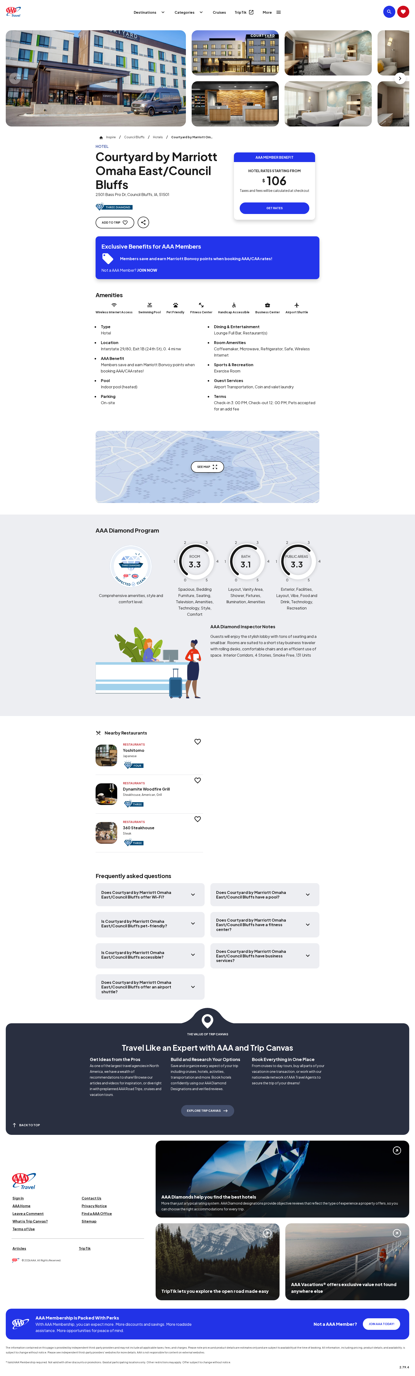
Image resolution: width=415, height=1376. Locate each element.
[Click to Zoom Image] (96, 78)
